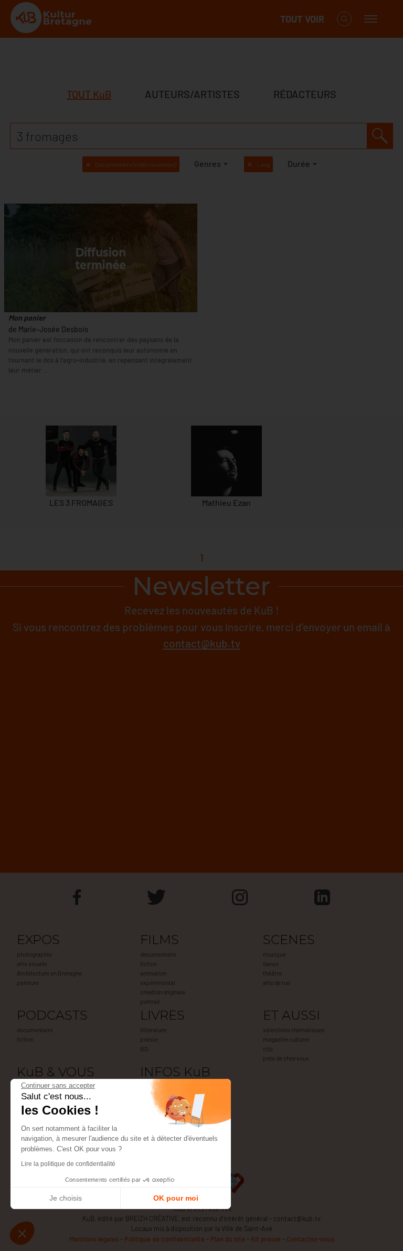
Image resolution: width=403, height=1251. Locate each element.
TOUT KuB (89, 94)
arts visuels (32, 963)
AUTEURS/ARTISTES (192, 94)
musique (274, 954)
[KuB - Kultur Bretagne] (52, 19)
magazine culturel (286, 1039)
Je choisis (65, 1198)
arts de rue (276, 982)
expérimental (157, 982)
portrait (150, 1001)
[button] (22, 1233)
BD (144, 1048)
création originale (162, 991)
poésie (149, 1039)
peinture (28, 982)
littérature (153, 1029)
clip (268, 1048)
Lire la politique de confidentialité (68, 1164)
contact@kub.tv (201, 643)
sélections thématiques (294, 1029)
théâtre (272, 973)
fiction (148, 963)
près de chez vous (286, 1058)
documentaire (158, 954)
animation (153, 973)
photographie (34, 954)
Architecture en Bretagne (49, 973)
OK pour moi (175, 1198)
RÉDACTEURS (304, 94)
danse (271, 963)
